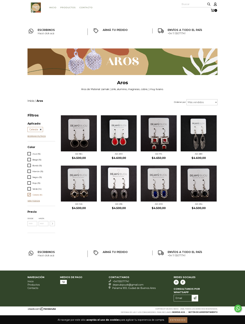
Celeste (33, 129)
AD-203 (159, 204)
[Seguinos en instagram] (176, 282)
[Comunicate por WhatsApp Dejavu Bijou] (238, 308)
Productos (68, 7)
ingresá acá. (178, 312)
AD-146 (78, 204)
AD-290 (119, 154)
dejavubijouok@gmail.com (128, 284)
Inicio (52, 7)
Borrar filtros (37, 136)
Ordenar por (180, 102)
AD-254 (198, 204)
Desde (31, 218)
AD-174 (158, 154)
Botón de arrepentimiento (203, 312)
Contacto (86, 7)
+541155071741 (121, 281)
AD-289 (198, 154)
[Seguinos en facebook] (182, 282)
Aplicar (52, 223)
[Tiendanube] (42, 310)
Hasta (41, 218)
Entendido (178, 320)
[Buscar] (209, 4)
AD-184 (78, 154)
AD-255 (118, 204)
